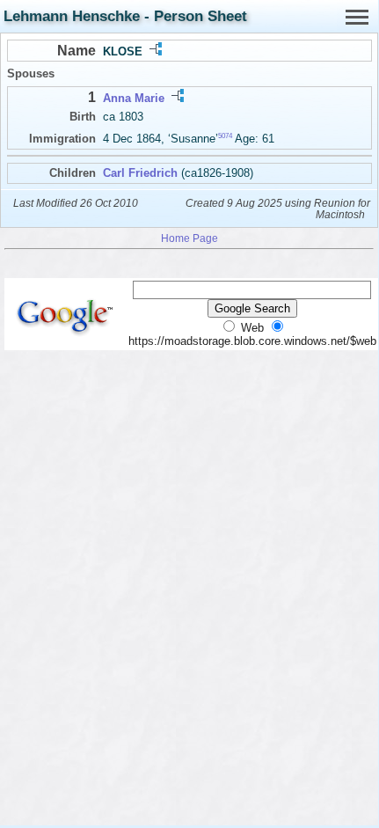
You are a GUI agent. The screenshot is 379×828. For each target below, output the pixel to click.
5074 (225, 136)
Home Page (189, 238)
